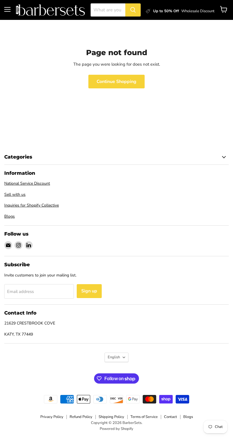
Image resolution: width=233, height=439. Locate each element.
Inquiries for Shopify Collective (31, 205)
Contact (170, 416)
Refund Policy (81, 416)
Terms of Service (144, 416)
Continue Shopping (116, 81)
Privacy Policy (51, 416)
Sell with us (15, 194)
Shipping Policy (111, 416)
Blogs (9, 216)
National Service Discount (27, 183)
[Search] (133, 9)
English (114, 357)
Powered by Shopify (116, 428)
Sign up (89, 291)
